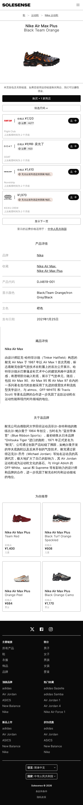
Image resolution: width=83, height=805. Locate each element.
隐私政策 (41, 797)
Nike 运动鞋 (51, 15)
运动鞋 (35, 15)
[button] (78, 5)
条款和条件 (41, 791)
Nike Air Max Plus (50, 271)
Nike (40, 255)
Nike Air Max (46, 266)
